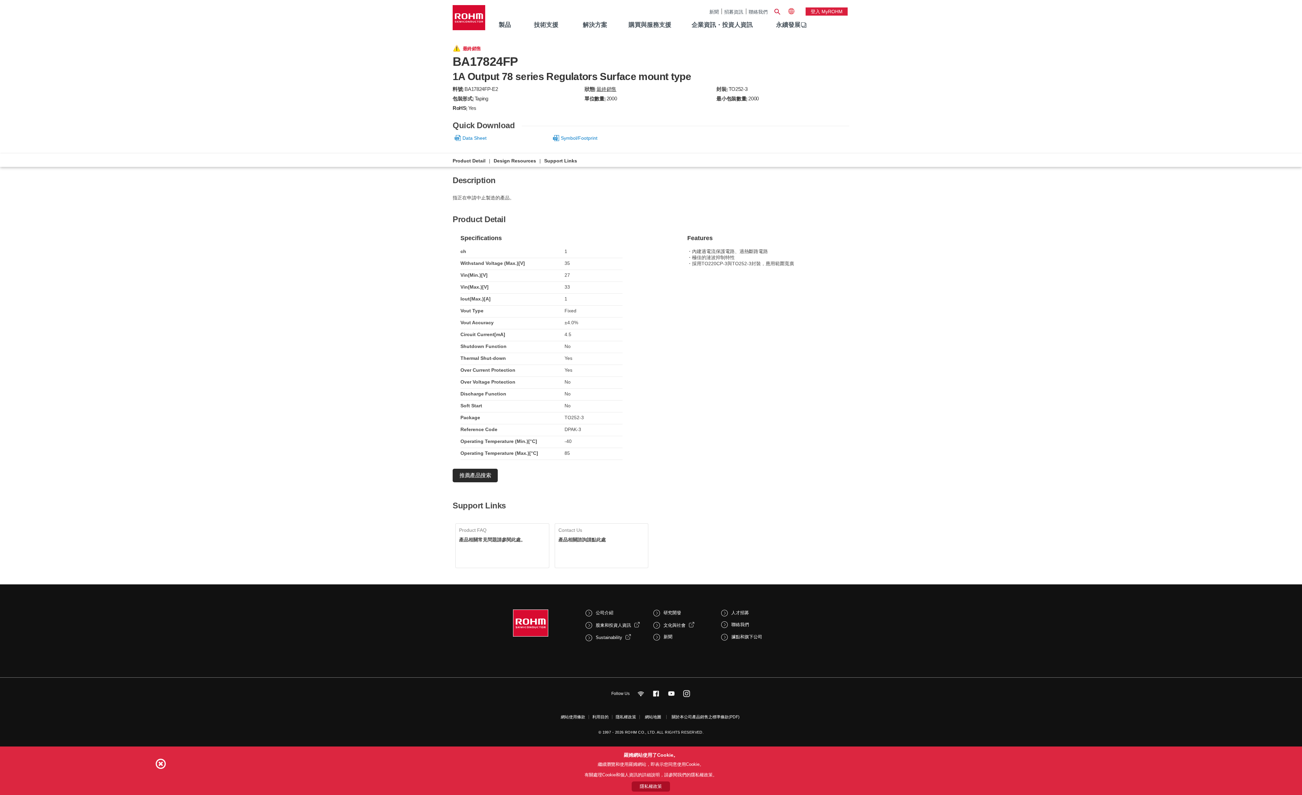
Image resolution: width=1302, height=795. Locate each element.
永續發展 (788, 24)
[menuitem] (788, 25)
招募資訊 (733, 11)
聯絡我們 (758, 11)
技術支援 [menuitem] (546, 24)
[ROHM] (469, 20)
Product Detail (469, 160)
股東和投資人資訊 (613, 625)
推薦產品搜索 (475, 475)
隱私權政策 (626, 717)
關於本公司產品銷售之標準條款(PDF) (705, 717)
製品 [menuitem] (505, 24)
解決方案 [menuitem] (595, 24)
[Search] (777, 10)
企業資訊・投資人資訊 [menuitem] (722, 24)
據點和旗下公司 (746, 636)
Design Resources (515, 160)
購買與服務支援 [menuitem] (650, 24)
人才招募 (740, 612)
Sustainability (609, 637)
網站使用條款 (573, 717)
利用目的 (600, 717)
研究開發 (672, 612)
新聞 (714, 11)
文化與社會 (675, 625)
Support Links (560, 160)
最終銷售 (606, 89)
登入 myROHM (827, 11)
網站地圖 (653, 717)
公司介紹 (604, 612)
